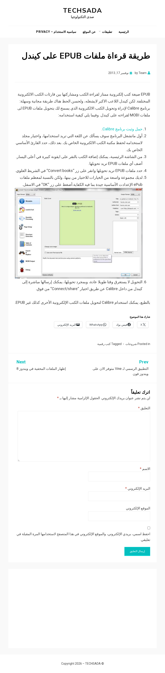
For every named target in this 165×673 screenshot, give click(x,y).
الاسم (145, 469)
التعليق (144, 408)
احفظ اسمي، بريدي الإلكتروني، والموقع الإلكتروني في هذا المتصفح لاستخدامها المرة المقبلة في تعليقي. (83, 537)
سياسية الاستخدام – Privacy (56, 31)
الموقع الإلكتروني (138, 508)
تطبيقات (107, 31)
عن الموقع (89, 31)
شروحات (131, 344)
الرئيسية (124, 31)
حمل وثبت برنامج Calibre (122, 129)
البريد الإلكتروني (137, 488)
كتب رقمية (104, 344)
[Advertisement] (82, 605)
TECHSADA (82, 10)
